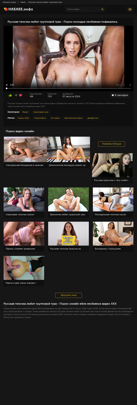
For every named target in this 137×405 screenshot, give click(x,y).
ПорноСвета (40, 118)
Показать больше (111, 144)
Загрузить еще (69, 295)
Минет (25, 112)
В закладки (120, 95)
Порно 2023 (23, 118)
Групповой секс (41, 112)
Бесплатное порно (74, 118)
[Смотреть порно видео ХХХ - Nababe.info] (24, 9)
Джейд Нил (92, 118)
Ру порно (55, 118)
